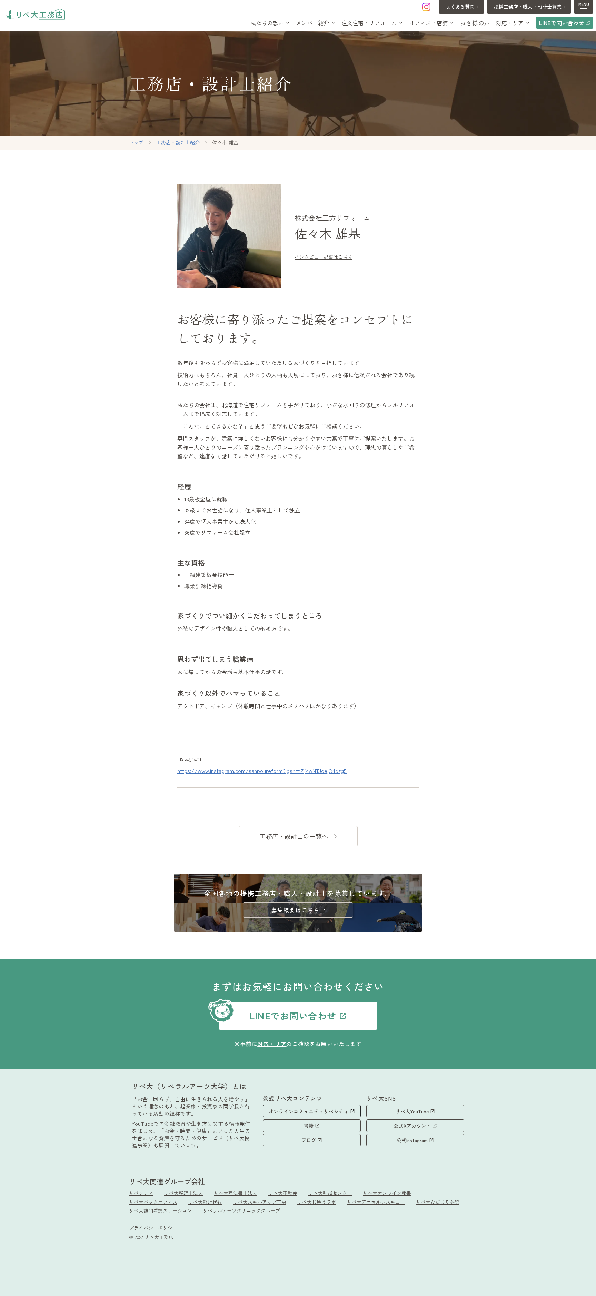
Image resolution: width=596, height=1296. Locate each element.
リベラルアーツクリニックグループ (241, 1210)
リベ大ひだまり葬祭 (437, 1202)
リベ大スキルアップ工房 (259, 1202)
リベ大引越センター (330, 1193)
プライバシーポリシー (153, 1228)
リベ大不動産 (282, 1193)
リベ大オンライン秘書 (387, 1193)
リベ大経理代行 (205, 1202)
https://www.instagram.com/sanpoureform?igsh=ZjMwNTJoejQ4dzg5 (262, 770)
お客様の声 (475, 23)
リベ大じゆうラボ (316, 1202)
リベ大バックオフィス (153, 1202)
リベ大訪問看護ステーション (160, 1210)
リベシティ (141, 1193)
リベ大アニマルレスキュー (376, 1202)
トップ (136, 142)
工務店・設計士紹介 (178, 142)
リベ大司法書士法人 (235, 1193)
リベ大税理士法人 (183, 1193)
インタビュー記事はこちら (323, 256)
